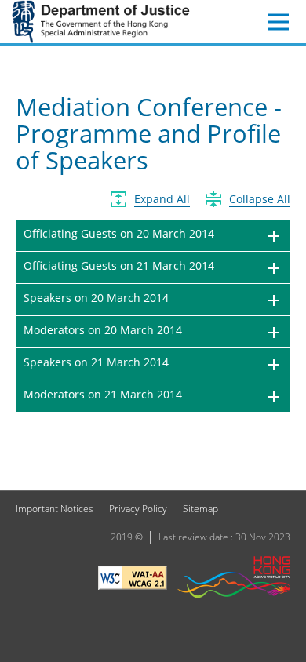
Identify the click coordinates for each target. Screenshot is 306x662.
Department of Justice (101, 21)
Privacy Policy (138, 508)
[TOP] (285, 469)
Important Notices (54, 508)
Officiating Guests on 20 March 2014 (119, 233)
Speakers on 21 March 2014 (96, 362)
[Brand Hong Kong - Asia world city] (233, 579)
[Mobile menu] (278, 22)
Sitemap (200, 508)
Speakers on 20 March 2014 (96, 297)
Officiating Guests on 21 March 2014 (119, 265)
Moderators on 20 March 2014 (103, 329)
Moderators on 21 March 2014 (103, 394)
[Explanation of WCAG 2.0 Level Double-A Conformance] (132, 580)
